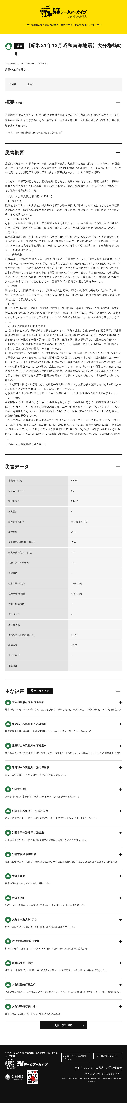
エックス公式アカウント (76, 1058)
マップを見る (42, 691)
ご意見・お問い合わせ (109, 1067)
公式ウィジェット (109, 1056)
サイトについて (84, 1067)
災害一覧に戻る (63, 1025)
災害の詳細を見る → (17, 69)
